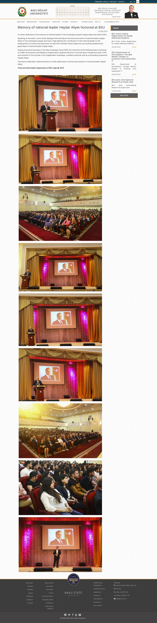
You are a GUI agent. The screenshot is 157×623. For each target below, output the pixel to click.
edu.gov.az (97, 595)
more (134, 47)
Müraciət (113, 1)
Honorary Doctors (47, 596)
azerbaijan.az (98, 585)
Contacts (121, 1)
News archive (49, 583)
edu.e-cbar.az (98, 605)
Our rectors (49, 589)
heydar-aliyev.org (99, 589)
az (131, 1)
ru (134, 1)
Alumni (51, 593)
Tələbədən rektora (101, 1)
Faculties (65, 22)
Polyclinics (29, 596)
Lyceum (30, 593)
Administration (32, 22)
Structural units (44, 22)
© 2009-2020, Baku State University (72, 618)
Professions (49, 603)
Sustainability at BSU (111, 22)
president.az (97, 592)
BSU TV (97, 22)
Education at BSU (47, 600)
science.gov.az (98, 599)
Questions (29, 600)
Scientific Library (87, 22)
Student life (56, 22)
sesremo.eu (97, 602)
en (138, 1)
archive (124, 95)
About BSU (21, 22)
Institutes (73, 22)
